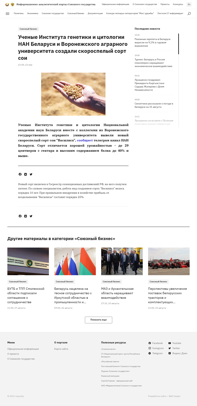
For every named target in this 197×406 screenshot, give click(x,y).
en (189, 4)
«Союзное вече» (108, 349)
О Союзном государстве (145, 4)
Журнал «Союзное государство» (115, 371)
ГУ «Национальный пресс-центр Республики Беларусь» (120, 355)
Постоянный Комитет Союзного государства (120, 366)
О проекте (13, 353)
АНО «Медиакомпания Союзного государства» (121, 385)
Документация (95, 13)
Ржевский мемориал (110, 376)
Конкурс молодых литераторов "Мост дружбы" (130, 13)
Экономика (32, 13)
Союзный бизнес (75, 13)
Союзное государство (53, 13)
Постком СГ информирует (170, 13)
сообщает (85, 140)
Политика (19, 13)
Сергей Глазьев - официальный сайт (117, 380)
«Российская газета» (110, 361)
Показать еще (98, 319)
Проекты (165, 4)
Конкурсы (178, 4)
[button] (20, 174)
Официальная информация (115, 4)
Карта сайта (61, 348)
